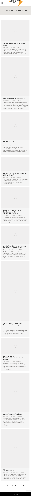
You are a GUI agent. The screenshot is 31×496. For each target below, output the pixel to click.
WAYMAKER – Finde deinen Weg (14, 98)
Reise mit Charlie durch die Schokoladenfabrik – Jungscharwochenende (12, 212)
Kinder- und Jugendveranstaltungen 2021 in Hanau (15, 174)
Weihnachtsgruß (8, 470)
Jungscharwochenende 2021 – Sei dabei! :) (14, 44)
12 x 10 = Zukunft (8, 142)
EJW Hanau (5, 47)
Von (12, 47)
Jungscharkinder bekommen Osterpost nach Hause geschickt (13, 324)
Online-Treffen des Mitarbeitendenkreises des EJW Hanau (13, 357)
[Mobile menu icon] (2, 3)
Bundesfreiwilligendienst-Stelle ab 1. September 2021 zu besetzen (15, 247)
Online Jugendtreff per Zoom (12, 414)
